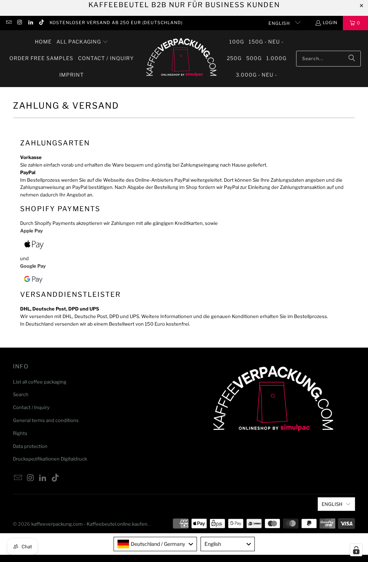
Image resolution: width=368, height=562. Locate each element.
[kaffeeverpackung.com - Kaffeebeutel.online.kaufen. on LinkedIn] (30, 23)
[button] (82, 42)
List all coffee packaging (39, 382)
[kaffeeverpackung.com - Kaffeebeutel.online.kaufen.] (180, 58)
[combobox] (155, 544)
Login (330, 22)
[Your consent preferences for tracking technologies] (356, 550)
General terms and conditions (46, 420)
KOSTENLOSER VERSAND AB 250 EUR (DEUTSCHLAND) (116, 22)
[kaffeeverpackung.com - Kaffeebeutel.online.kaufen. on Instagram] (19, 23)
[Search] (352, 59)
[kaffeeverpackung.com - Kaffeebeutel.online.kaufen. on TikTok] (41, 23)
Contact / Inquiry (31, 407)
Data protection (30, 446)
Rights (20, 433)
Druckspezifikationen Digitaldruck (50, 459)
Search (20, 394)
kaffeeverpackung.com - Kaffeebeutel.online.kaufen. (90, 524)
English (279, 23)
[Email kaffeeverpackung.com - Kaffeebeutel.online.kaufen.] (8, 23)
